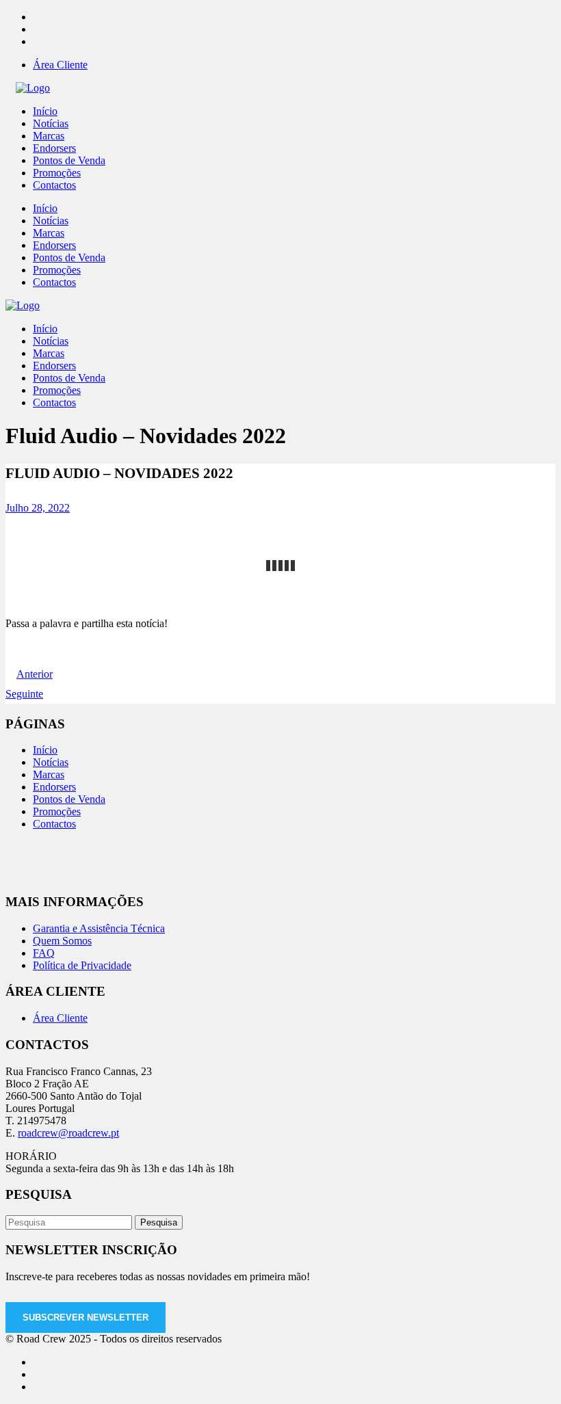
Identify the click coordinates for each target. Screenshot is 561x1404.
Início (45, 750)
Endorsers (54, 787)
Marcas (48, 774)
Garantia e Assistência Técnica (99, 928)
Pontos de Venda (69, 799)
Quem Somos (62, 940)
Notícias (50, 762)
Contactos (54, 824)
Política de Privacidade (82, 965)
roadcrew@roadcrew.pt (68, 1133)
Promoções (57, 811)
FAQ (44, 953)
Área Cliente (60, 64)
